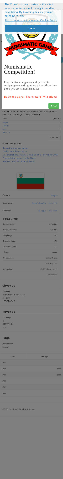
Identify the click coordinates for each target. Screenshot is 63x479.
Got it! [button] (31, 28)
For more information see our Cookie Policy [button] (31, 20)
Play (54, 106)
